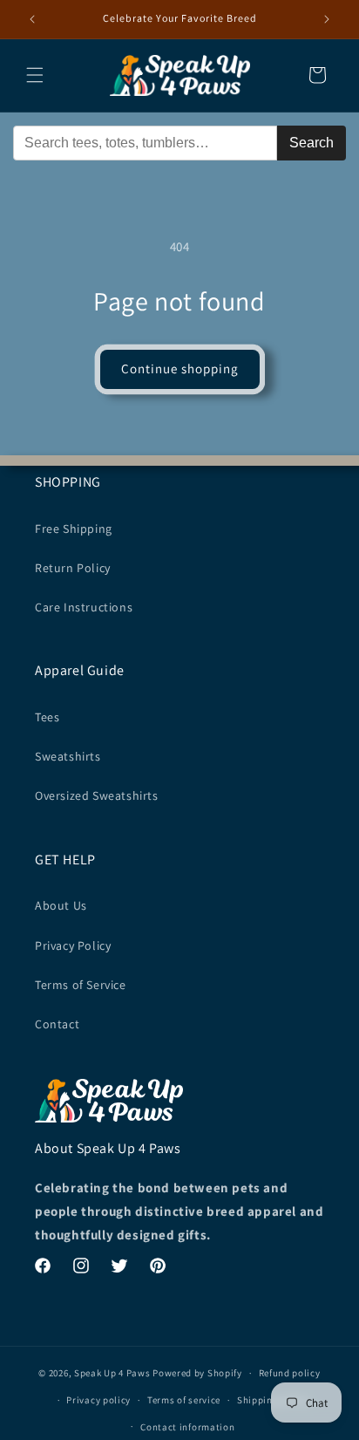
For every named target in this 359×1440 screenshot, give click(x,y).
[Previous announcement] (32, 19)
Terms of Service (80, 985)
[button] (35, 75)
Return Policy (73, 568)
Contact (57, 1024)
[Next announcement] (327, 19)
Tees (47, 717)
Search (311, 142)
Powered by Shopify (197, 1373)
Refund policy (290, 1373)
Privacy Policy (73, 945)
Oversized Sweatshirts (97, 795)
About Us (61, 905)
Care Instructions (83, 607)
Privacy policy (98, 1400)
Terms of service (183, 1400)
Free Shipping (73, 528)
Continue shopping (180, 368)
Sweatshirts (68, 756)
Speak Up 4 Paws (112, 1373)
